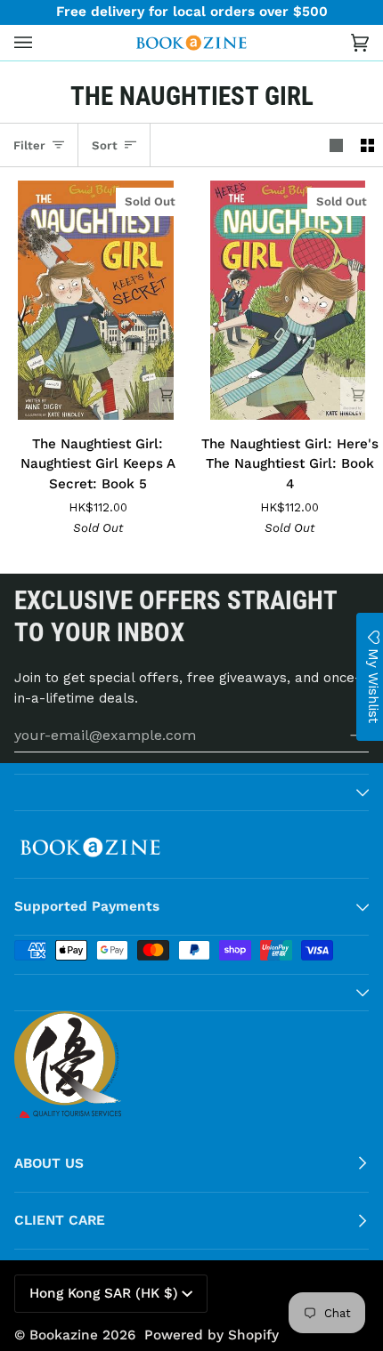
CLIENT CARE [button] (59, 1220)
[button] (191, 792)
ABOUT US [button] (49, 1163)
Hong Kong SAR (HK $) (103, 1293)
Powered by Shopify (211, 1335)
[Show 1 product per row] (336, 145)
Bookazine (63, 1335)
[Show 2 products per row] (367, 145)
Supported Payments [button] (86, 906)
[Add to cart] (166, 395)
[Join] (345, 735)
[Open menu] (41, 43)
